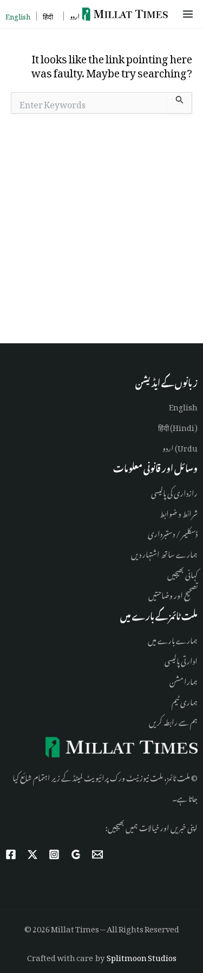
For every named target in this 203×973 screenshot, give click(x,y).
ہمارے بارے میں (173, 638)
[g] (75, 854)
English (183, 405)
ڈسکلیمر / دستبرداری (173, 532)
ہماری (188, 700)
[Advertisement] (101, 230)
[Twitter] (32, 854)
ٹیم (175, 700)
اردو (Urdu (180, 446)
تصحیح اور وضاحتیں (173, 593)
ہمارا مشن (183, 679)
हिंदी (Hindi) (178, 425)
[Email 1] (97, 854)
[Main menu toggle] (190, 14)
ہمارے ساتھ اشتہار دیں (164, 552)
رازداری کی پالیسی (174, 491)
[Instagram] (54, 854)
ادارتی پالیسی (181, 659)
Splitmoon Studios (141, 956)
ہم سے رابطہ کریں (173, 720)
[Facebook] (10, 854)
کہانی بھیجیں (182, 573)
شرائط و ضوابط (179, 511)
